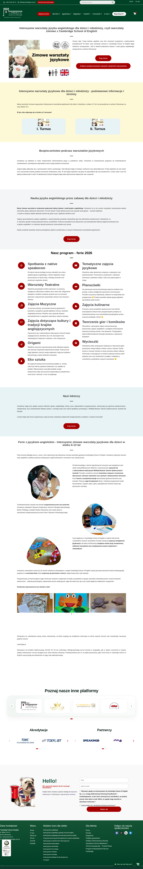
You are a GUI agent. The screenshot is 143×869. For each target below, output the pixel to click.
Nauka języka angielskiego (50, 830)
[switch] (6, 854)
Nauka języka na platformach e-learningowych (56, 841)
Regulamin (89, 835)
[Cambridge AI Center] (86, 706)
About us (33, 835)
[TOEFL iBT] (51, 740)
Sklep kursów (44, 14)
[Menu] (10, 841)
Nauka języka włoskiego (50, 851)
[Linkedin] (130, 833)
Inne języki (46, 860)
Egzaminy (66, 14)
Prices (32, 838)
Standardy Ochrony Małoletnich (96, 843)
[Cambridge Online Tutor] (114, 706)
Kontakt (32, 843)
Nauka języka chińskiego (50, 854)
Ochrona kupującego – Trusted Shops (99, 846)
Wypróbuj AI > (119, 14)
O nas (106, 14)
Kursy (32, 830)
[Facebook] (116, 833)
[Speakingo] (91, 740)
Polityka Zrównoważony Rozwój (97, 841)
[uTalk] (117, 740)
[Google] (126, 833)
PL (136, 2)
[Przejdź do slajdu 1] (71, 718)
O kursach (96, 14)
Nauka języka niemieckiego (50, 846)
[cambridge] (12, 13)
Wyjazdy (76, 14)
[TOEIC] (25, 740)
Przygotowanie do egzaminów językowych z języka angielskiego (61, 838)
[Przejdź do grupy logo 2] (39, 748)
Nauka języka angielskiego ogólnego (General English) (58, 832)
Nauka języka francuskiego (50, 849)
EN (139, 2)
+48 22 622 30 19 (7, 837)
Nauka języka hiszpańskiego (51, 843)
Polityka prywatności (93, 838)
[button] (19, 603)
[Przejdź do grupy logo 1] (37, 748)
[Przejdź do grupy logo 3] (40, 748)
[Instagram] (121, 833)
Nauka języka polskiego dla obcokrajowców (55, 857)
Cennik (86, 14)
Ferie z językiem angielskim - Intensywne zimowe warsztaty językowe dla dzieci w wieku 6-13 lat (71, 444)
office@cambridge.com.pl (12, 839)
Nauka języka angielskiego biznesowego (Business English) (60, 835)
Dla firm (56, 14)
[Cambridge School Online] (29, 706)
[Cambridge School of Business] (57, 706)
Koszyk (88, 833)
